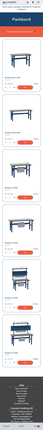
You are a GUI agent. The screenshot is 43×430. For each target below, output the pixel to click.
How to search (21, 393)
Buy (25, 87)
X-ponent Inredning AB (21, 408)
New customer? (21, 389)
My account (21, 396)
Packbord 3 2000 (11, 353)
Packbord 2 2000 (11, 243)
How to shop (21, 391)
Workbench (26, 7)
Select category (14, 7)
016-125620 (26, 414)
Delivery (21, 398)
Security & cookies (21, 403)
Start (5, 7)
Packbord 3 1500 (11, 298)
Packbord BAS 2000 (12, 133)
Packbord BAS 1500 (12, 78)
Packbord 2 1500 (11, 188)
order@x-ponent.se (25, 412)
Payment (21, 401)
